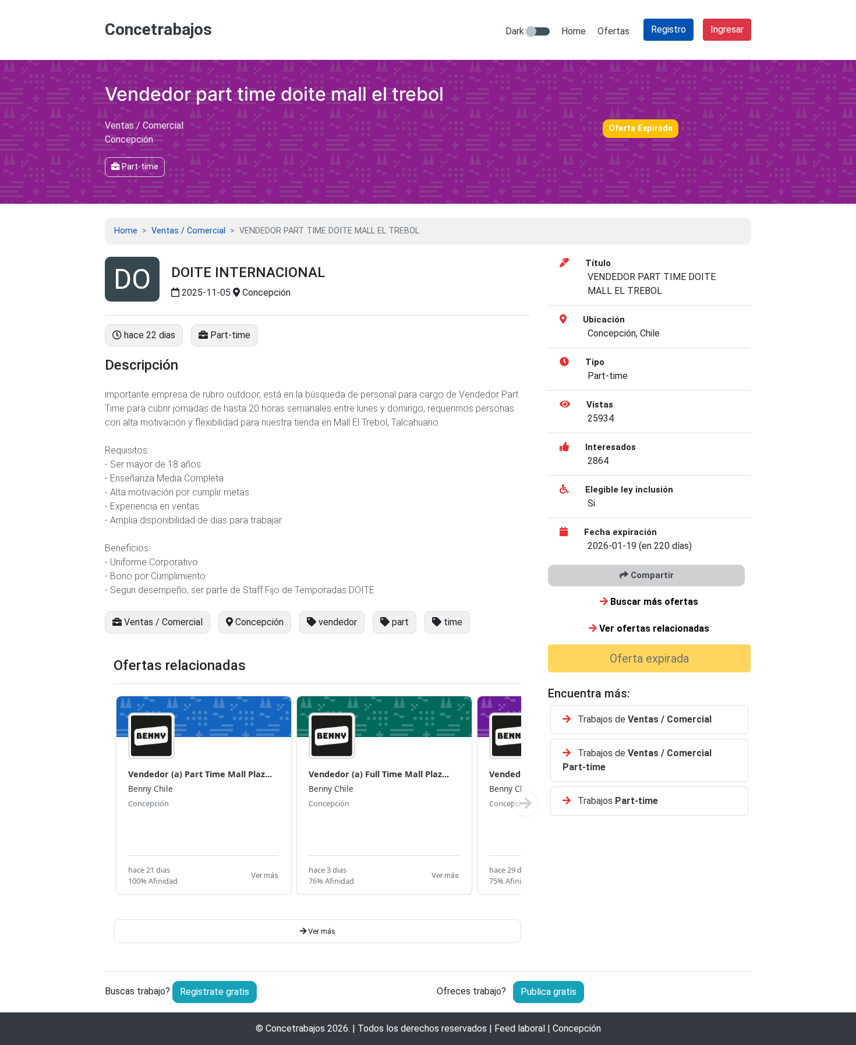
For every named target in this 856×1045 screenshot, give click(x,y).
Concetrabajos (295, 1028)
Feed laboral (519, 1028)
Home (573, 31)
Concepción (148, 803)
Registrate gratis (214, 991)
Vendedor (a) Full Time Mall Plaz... (379, 774)
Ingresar (727, 29)
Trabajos (616, 800)
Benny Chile (150, 788)
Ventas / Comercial (188, 231)
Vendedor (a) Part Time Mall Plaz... (200, 774)
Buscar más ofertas (653, 601)
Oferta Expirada (641, 128)
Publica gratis (548, 991)
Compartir (651, 575)
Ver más (264, 875)
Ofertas (613, 31)
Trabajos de (643, 719)
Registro (668, 29)
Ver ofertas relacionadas (653, 628)
